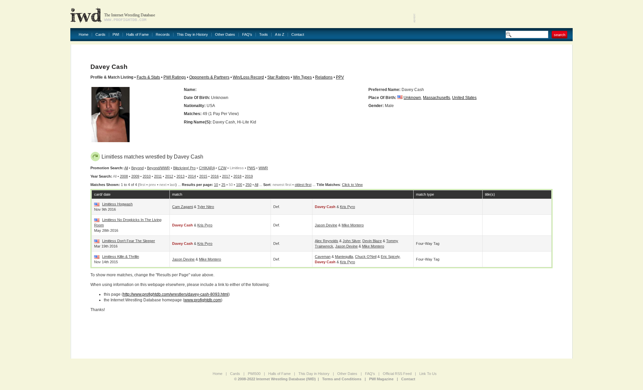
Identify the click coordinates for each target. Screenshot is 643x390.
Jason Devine (326, 225)
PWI (116, 34)
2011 (158, 176)
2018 (237, 176)
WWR (263, 168)
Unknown (412, 97)
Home (83, 34)
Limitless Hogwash (117, 204)
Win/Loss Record (248, 77)
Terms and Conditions (341, 379)
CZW (222, 168)
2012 (169, 176)
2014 (192, 176)
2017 (226, 176)
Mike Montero (353, 225)
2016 (215, 176)
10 (216, 185)
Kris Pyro (347, 207)
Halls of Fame (137, 34)
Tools (263, 34)
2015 (203, 176)
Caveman (323, 257)
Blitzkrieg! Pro (184, 168)
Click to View (352, 185)
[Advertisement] (494, 13)
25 (223, 185)
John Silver (351, 241)
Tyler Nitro (205, 207)
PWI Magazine (381, 379)
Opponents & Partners (209, 77)
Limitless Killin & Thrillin (120, 257)
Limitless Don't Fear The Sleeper (128, 241)
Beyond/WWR (158, 168)
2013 (180, 176)
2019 (249, 176)
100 (239, 185)
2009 (135, 176)
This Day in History (192, 34)
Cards (100, 34)
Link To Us (428, 374)
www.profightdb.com (202, 300)
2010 (147, 176)
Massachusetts (436, 97)
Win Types (302, 77)
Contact (297, 34)
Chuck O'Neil (365, 257)
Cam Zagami (182, 207)
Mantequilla (344, 257)
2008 (124, 176)
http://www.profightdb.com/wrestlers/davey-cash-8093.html (175, 294)
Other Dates (225, 34)
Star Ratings (278, 77)
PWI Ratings (174, 77)
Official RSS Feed (397, 374)
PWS (251, 168)
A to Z (279, 34)
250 (248, 185)
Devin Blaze (372, 241)
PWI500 (254, 374)
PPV (340, 77)
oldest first (303, 185)
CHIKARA (207, 168)
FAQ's (247, 34)
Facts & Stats (148, 77)
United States (464, 97)
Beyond (137, 168)
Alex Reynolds (326, 241)
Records (163, 34)
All (126, 168)
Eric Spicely (390, 257)
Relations (324, 77)
